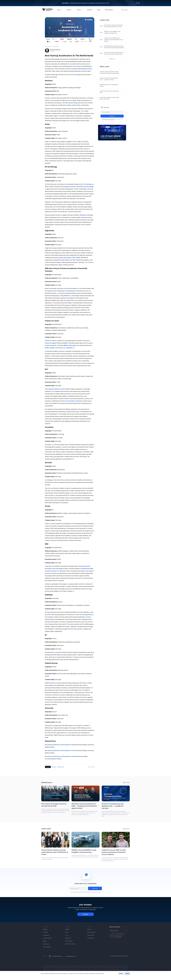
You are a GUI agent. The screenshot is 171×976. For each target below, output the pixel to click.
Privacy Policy (90, 935)
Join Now (85, 914)
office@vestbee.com (57, 956)
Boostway (83, 215)
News (58, 9)
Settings (121, 973)
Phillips (78, 257)
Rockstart (48, 98)
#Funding (54, 767)
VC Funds (45, 932)
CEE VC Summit (47, 947)
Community (46, 944)
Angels (44, 941)
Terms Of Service (91, 932)
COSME (86, 624)
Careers (89, 929)
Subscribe (94, 888)
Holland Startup (49, 683)
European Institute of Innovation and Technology (78, 186)
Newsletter (89, 9)
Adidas (47, 348)
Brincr (79, 105)
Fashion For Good (50, 340)
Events (98, 9)
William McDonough (70, 345)
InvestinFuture (49, 652)
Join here (138, 3)
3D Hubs (86, 105)
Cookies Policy (90, 938)
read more (112, 119)
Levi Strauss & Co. (60, 348)
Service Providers (47, 938)
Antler (47, 141)
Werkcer (69, 105)
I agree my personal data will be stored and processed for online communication (85, 892)
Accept (127, 973)
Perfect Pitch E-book (70, 944)
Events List (67, 938)
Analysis (48, 767)
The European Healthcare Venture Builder (57, 389)
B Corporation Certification (75, 401)
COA (71, 629)
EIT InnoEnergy (87, 184)
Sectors (78, 9)
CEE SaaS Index (69, 941)
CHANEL (51, 348)
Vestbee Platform (109, 9)
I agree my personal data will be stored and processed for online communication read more (112, 119)
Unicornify (48, 725)
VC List (66, 932)
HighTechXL (48, 250)
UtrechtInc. (48, 444)
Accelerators (46, 935)
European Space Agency (64, 257)
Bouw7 (74, 105)
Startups (45, 929)
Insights (68, 9)
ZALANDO (69, 348)
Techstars (54, 293)
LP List (66, 935)
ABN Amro (67, 295)
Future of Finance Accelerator (68, 288)
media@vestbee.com (71, 956)
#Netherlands (61, 767)
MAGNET (47, 626)
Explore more (112, 58)
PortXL (47, 523)
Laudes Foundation (50, 345)
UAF (75, 629)
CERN (73, 257)
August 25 (78, 697)
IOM (80, 629)
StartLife (85, 480)
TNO (74, 260)
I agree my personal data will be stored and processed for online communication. (117, 935)
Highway (47, 202)
